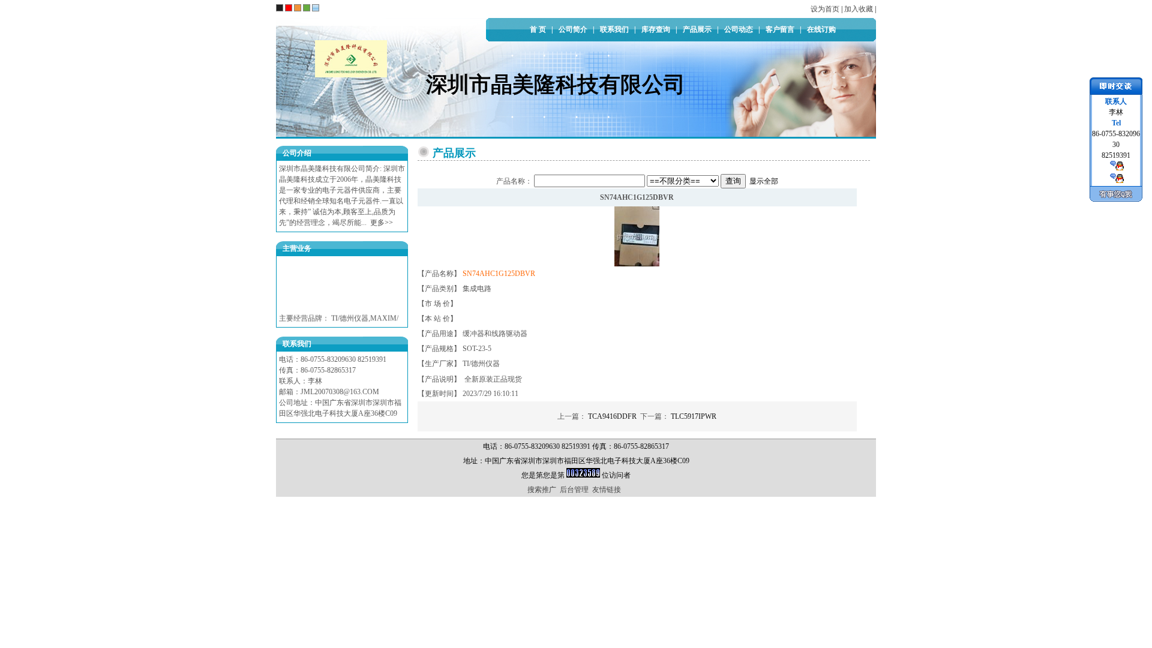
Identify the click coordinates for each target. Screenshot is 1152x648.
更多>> (381, 222)
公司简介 (573, 29)
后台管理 (574, 489)
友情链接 (606, 489)
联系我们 (614, 29)
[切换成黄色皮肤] (297, 7)
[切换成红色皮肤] (288, 7)
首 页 (538, 29)
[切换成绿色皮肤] (306, 7)
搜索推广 (541, 489)
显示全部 (763, 181)
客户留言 (780, 29)
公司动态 (738, 29)
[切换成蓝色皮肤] (315, 7)
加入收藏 (858, 9)
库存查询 (655, 29)
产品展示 (697, 29)
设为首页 (825, 9)
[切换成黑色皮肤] (279, 7)
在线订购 (821, 29)
